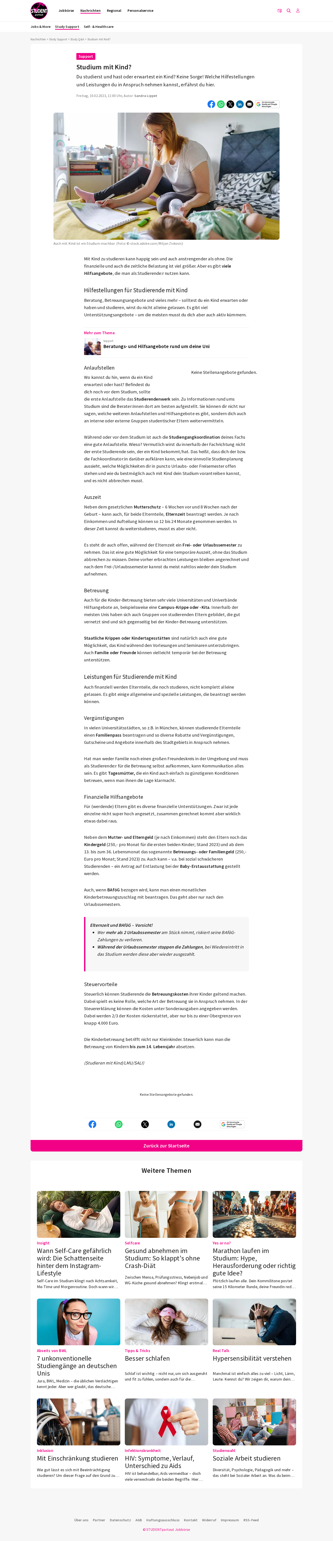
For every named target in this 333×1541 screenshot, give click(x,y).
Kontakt (191, 1520)
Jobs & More (41, 26)
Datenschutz (120, 1520)
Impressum (230, 1520)
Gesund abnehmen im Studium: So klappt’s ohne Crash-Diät (162, 1258)
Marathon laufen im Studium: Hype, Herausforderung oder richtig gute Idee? (254, 1261)
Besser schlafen (147, 1358)
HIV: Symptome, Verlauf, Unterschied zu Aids (159, 1462)
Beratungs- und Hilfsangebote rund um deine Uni (156, 346)
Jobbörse (66, 10)
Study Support (67, 26)
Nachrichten (90, 10)
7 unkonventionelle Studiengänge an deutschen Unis (77, 1365)
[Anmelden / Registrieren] (297, 10)
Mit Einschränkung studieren (77, 1458)
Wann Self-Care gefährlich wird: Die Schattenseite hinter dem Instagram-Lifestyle (74, 1261)
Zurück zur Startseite (166, 1145)
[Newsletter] (279, 10)
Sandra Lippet (145, 95)
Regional (114, 10)
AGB (138, 1520)
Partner (99, 1520)
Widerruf (209, 1520)
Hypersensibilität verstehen (252, 1358)
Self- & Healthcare (99, 26)
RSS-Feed (251, 1520)
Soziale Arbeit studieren (247, 1458)
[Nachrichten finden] (288, 10)
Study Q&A (77, 39)
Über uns (81, 1520)
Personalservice (140, 10)
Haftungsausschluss (162, 1520)
